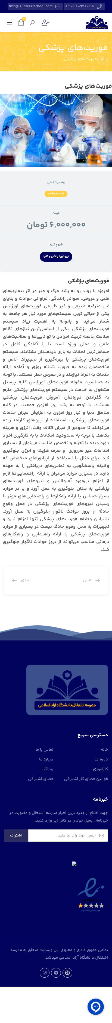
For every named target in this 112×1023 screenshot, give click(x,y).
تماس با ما (44, 750)
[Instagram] (44, 973)
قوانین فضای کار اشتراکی (86, 779)
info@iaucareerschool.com (30, 7)
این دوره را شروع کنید (56, 256)
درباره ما (46, 759)
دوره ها (101, 759)
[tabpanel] (56, 419)
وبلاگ (48, 769)
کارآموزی (100, 769)
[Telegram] (56, 973)
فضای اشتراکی (40, 779)
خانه (104, 750)
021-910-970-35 (79, 7)
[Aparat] (67, 973)
